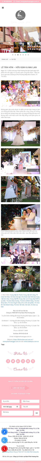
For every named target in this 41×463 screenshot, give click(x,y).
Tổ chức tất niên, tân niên (22, 305)
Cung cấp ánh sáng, (29, 295)
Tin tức (13, 59)
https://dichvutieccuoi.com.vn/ (23, 339)
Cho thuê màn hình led (28, 297)
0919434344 (8, 1)
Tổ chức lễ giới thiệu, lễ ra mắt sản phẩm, (21, 303)
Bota (24, 462)
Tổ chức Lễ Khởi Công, (27, 301)
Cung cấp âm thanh (16, 295)
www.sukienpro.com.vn (31, 341)
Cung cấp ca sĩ (23, 299)
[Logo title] (20, 15)
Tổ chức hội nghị (15, 297)
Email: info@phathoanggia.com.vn (27, 1)
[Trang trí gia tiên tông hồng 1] (20, 34)
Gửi (37, 413)
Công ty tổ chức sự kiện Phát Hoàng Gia (25, 456)
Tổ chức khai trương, (13, 301)
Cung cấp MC (14, 299)
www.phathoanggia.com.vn (11, 341)
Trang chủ (4, 59)
